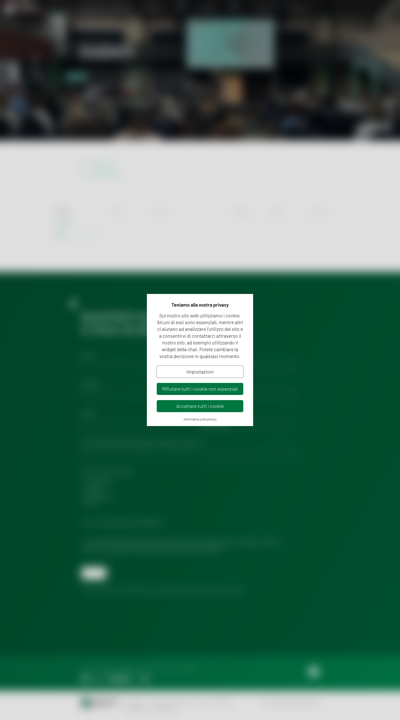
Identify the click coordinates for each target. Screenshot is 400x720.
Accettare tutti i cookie (200, 406)
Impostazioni (200, 371)
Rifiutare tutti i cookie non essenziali (200, 389)
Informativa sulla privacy (200, 419)
